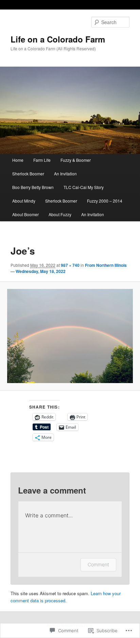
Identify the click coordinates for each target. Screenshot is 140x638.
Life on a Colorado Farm (58, 39)
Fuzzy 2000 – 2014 (104, 201)
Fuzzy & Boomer (75, 160)
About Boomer (25, 214)
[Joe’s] (70, 336)
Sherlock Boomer (28, 173)
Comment (98, 564)
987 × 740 (70, 265)
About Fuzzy (60, 214)
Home (17, 160)
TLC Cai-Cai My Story (84, 187)
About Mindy (23, 201)
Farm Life (42, 160)
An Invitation (65, 173)
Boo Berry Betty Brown (33, 187)
